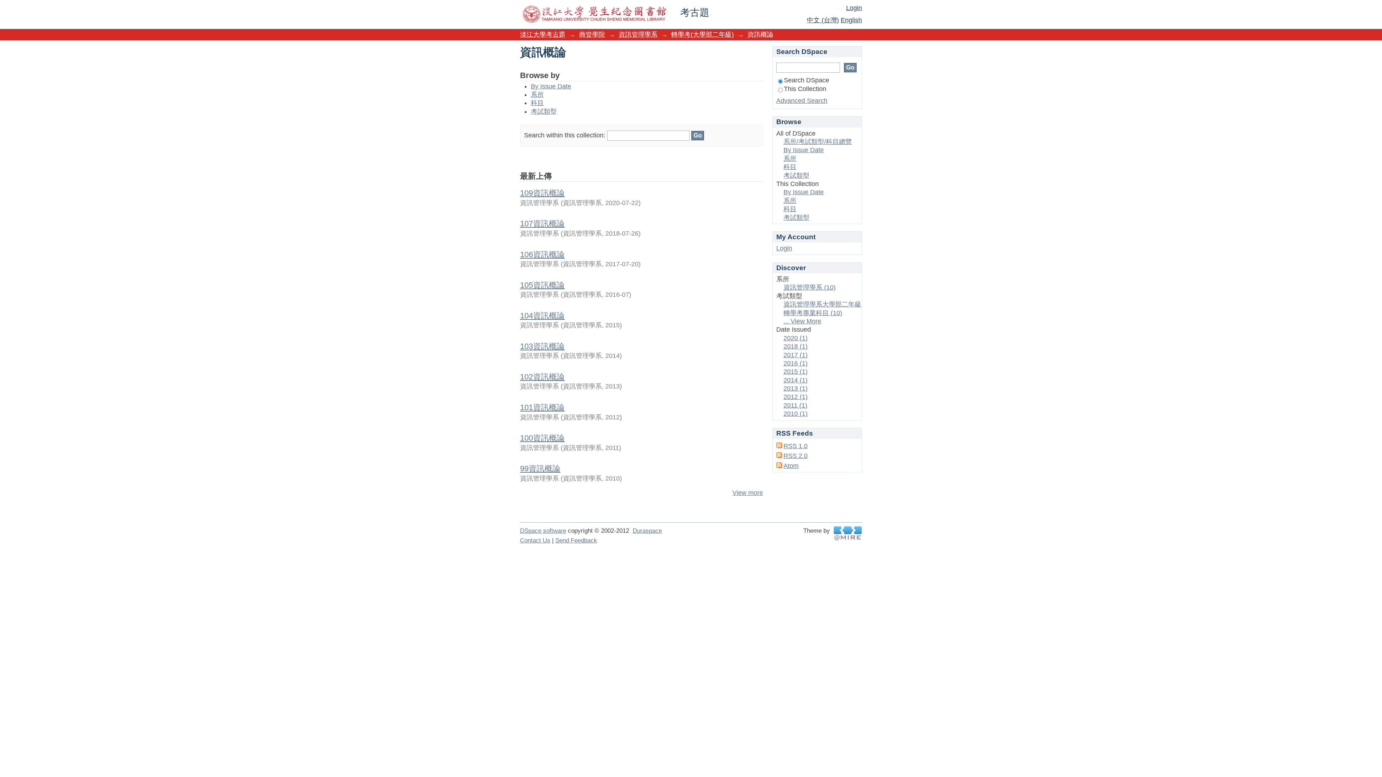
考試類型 (544, 111)
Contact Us (535, 540)
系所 (537, 94)
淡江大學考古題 (542, 34)
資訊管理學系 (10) (809, 287)
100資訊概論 (542, 437)
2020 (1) (795, 338)
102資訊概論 (542, 376)
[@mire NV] (848, 533)
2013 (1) (795, 388)
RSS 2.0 (795, 455)
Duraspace (647, 530)
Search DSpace (806, 80)
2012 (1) (795, 396)
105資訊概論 (542, 285)
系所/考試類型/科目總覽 (817, 141)
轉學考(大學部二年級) (702, 34)
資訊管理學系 (638, 34)
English (851, 20)
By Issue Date (551, 86)
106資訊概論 (542, 254)
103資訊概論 (542, 346)
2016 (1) (795, 363)
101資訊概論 (542, 407)
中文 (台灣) (823, 20)
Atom (791, 465)
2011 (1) (795, 405)
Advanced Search (801, 100)
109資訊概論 (542, 192)
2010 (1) (795, 413)
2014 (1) (795, 380)
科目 (537, 102)
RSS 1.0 (795, 446)
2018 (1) (795, 346)
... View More (802, 321)
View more (747, 492)
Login (854, 8)
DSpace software (543, 530)
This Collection (805, 88)
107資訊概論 (542, 223)
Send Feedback (576, 540)
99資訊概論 (540, 468)
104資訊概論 (542, 315)
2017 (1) (795, 355)
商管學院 (592, 34)
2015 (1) (795, 371)
